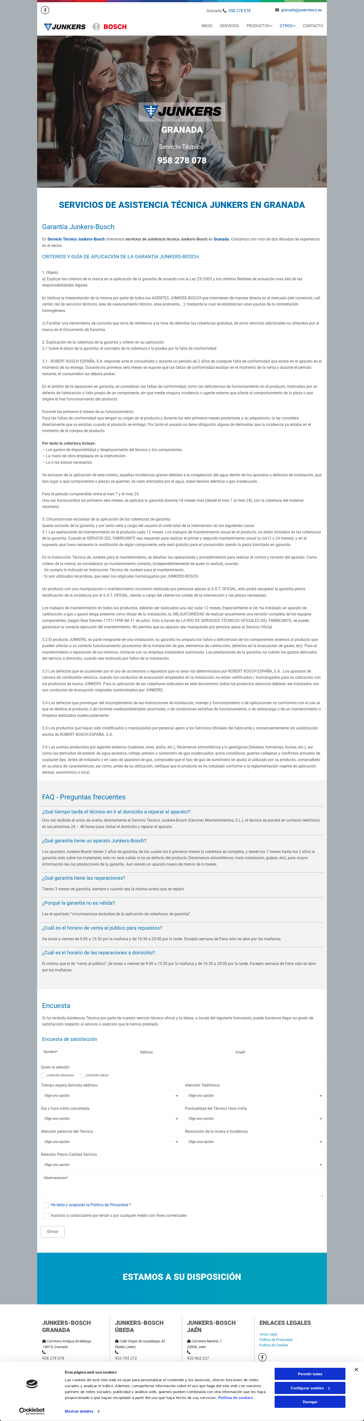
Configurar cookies (307, 1388)
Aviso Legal (268, 1334)
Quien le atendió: (55, 1067)
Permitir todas (310, 1374)
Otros (286, 25)
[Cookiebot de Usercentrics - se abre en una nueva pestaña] (32, 1411)
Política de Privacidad (276, 1340)
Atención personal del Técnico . (68, 1131)
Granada (221, 239)
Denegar (310, 1402)
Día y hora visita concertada (65, 1108)
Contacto (313, 25)
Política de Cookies (274, 1345)
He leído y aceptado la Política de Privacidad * (91, 1204)
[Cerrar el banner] (356, 1369)
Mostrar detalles (79, 1411)
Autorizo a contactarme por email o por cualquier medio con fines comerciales (118, 1215)
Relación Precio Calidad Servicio (69, 1154)
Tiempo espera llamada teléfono (69, 1085)
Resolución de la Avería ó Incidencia (216, 1131)
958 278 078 (240, 10)
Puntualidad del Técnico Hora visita (216, 1108)
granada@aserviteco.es (301, 10)
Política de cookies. (236, 1398)
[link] (255, 26)
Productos (258, 25)
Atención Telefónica (202, 1085)
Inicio (207, 25)
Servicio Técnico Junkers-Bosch (76, 239)
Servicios (229, 25)
